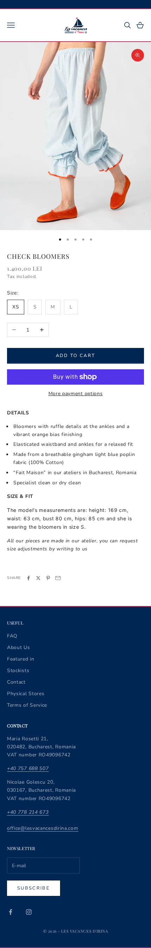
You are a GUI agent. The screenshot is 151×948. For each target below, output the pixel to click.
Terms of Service (27, 705)
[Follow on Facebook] (10, 911)
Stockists (18, 670)
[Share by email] (58, 578)
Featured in (20, 659)
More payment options (75, 393)
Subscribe (33, 888)
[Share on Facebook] (28, 578)
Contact (16, 682)
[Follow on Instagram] (28, 911)
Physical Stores (26, 693)
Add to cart (76, 355)
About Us (18, 647)
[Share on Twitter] (38, 578)
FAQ (12, 636)
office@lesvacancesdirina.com (42, 828)
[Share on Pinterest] (48, 578)
